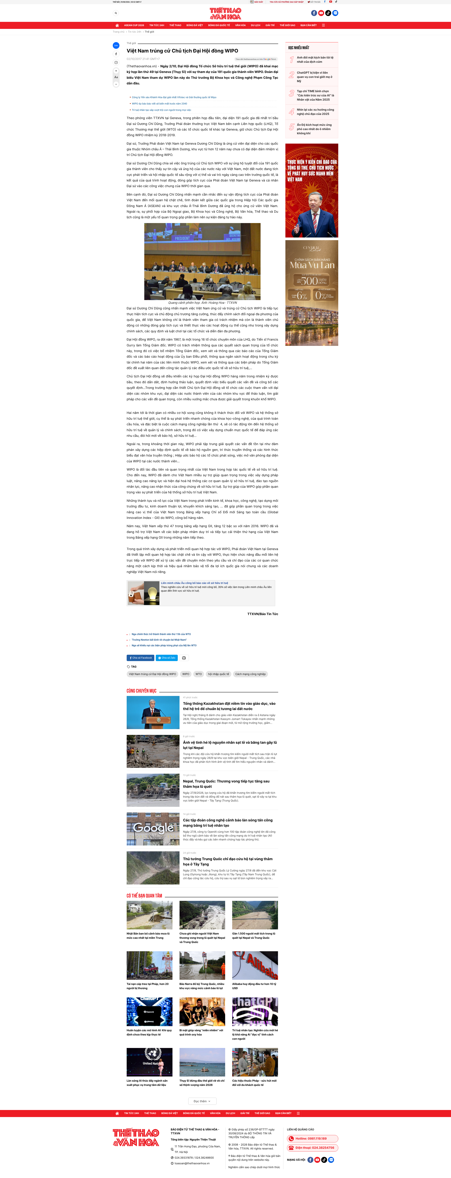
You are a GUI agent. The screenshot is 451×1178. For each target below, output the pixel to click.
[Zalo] (335, 13)
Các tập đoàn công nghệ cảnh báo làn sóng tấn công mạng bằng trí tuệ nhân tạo (228, 823)
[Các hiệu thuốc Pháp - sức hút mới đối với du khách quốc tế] (255, 1062)
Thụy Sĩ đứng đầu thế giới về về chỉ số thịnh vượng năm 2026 (202, 1083)
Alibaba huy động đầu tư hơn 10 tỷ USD (254, 986)
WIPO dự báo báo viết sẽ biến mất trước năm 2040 (159, 103)
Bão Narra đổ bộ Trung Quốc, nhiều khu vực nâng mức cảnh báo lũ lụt (202, 986)
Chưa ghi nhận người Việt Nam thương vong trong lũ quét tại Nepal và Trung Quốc (202, 938)
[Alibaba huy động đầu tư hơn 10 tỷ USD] (255, 965)
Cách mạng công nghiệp (250, 674)
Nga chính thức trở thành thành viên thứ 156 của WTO (161, 634)
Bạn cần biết (309, 25)
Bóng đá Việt (195, 25)
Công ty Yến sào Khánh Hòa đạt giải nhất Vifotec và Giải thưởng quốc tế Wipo (174, 97)
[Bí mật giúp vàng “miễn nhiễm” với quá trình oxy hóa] (202, 1011)
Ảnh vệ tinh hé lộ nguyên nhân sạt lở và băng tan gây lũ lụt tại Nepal (230, 745)
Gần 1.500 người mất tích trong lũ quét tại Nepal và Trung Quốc (253, 935)
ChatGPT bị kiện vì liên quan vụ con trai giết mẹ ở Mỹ (314, 77)
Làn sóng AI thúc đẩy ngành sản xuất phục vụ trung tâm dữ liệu (147, 1083)
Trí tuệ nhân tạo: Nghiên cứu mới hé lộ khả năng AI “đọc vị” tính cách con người (255, 1034)
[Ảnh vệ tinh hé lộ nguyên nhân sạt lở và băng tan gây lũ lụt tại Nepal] (153, 751)
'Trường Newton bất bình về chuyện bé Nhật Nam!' (159, 640)
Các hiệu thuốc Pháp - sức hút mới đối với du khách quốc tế (254, 1083)
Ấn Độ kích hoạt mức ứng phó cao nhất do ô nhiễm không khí (314, 129)
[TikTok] (337, 2)
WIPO (185, 674)
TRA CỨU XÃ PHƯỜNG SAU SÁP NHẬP (287, 2)
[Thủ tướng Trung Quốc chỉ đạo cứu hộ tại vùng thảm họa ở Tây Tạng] (153, 867)
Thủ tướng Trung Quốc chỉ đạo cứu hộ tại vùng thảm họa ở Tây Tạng (228, 861)
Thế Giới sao (287, 25)
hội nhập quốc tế (218, 674)
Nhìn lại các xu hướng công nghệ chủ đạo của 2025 (315, 112)
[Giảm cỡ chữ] (116, 84)
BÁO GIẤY (258, 2)
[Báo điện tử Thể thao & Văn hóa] (225, 13)
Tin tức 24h (156, 25)
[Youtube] (330, 2)
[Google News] (256, 60)
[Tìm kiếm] (116, 13)
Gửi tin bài (315, 2)
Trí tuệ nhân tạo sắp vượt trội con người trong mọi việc (161, 110)
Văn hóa (240, 25)
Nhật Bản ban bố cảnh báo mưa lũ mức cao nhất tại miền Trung (148, 935)
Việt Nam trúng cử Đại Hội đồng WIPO (152, 674)
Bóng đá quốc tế (219, 25)
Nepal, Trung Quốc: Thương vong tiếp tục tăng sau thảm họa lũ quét (226, 784)
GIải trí (269, 25)
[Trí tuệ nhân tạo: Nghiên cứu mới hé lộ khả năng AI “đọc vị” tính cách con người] (255, 1011)
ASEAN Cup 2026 (134, 25)
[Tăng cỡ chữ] (116, 70)
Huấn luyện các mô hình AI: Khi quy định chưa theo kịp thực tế (149, 1032)
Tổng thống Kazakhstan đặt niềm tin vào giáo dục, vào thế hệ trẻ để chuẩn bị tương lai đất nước (229, 706)
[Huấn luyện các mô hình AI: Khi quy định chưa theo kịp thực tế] (149, 1011)
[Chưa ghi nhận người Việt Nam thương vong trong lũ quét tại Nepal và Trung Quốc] (202, 915)
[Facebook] (324, 2)
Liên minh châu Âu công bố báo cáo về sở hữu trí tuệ (194, 583)
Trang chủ (118, 32)
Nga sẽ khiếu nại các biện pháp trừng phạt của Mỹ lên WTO (164, 645)
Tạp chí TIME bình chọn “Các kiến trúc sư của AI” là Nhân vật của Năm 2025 (315, 95)
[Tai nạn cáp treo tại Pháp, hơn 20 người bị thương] (149, 965)
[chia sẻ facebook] (116, 54)
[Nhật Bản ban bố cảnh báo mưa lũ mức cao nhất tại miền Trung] (149, 915)
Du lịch (255, 25)
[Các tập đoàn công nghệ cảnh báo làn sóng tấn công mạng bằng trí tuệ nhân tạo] (153, 829)
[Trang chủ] (117, 25)
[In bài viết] (116, 62)
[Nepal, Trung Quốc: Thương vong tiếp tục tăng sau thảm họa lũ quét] (153, 790)
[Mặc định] (116, 77)
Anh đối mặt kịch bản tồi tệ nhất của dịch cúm (315, 59)
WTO (199, 674)
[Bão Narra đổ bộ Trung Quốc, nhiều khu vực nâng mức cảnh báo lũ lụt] (202, 965)
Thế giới (149, 32)
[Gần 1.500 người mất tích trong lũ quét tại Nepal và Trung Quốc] (255, 915)
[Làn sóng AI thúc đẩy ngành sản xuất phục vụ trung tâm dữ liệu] (149, 1062)
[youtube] (321, 13)
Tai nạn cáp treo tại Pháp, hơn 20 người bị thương (148, 986)
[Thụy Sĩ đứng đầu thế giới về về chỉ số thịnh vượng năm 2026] (202, 1062)
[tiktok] (328, 13)
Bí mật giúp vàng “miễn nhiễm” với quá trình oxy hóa (201, 1032)
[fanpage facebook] (314, 13)
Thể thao (175, 25)
